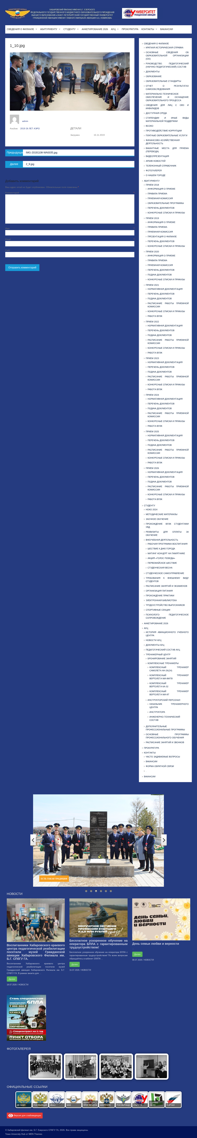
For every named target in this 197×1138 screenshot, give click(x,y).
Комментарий (69, 192)
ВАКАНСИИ (166, 29)
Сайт (7, 250)
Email (69, 239)
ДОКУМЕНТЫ (152, 71)
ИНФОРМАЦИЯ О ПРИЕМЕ (161, 189)
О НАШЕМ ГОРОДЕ (155, 175)
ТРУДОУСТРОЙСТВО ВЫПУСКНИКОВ (165, 605)
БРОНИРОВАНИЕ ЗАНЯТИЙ (162, 658)
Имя (69, 228)
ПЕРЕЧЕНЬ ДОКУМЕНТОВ (161, 208)
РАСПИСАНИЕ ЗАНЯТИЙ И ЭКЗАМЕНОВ (166, 586)
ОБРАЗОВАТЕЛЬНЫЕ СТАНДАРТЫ (163, 81)
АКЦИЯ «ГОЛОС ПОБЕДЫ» (161, 558)
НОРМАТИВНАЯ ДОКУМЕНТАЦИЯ (165, 289)
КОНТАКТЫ (147, 29)
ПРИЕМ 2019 (152, 218)
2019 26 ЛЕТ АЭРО (30, 128)
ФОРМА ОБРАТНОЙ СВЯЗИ (160, 766)
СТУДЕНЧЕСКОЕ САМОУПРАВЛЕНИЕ (165, 573)
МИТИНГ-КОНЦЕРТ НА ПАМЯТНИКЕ (166, 553)
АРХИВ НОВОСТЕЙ (155, 161)
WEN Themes (35, 1134)
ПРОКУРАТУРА (130, 29)
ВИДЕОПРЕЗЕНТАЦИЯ (157, 156)
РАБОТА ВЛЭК (155, 316)
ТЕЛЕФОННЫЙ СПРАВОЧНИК (161, 166)
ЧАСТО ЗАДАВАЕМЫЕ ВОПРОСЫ (163, 756)
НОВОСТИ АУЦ (153, 640)
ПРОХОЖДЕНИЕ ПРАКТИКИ (160, 595)
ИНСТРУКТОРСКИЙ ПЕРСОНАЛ (164, 700)
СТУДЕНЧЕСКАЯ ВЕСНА (160, 567)
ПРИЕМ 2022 (152, 321)
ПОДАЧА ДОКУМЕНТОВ (160, 274)
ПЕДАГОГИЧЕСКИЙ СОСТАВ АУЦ (163, 649)
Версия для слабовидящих (27, 1115)
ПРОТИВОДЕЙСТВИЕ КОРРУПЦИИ (164, 130)
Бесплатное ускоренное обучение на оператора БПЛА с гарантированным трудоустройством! (98, 944)
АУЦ (113, 29)
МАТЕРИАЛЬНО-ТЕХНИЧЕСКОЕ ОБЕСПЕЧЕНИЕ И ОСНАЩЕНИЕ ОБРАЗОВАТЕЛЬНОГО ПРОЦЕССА (167, 97)
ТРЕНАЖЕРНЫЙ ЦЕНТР (158, 654)
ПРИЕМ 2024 (152, 395)
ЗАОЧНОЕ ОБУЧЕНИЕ (157, 519)
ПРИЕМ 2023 (152, 358)
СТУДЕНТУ (69, 29)
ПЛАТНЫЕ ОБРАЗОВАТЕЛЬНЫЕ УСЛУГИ (166, 135)
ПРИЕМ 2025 (152, 431)
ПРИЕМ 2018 (152, 185)
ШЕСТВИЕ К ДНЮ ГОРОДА (161, 548)
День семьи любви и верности (155, 943)
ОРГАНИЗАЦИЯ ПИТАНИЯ (159, 591)
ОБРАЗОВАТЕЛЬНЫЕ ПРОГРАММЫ (166, 203)
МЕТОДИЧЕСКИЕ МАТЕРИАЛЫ (161, 514)
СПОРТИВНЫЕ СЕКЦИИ (158, 610)
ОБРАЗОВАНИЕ (154, 76)
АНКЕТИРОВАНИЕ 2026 (95, 29)
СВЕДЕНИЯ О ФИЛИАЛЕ (20, 29)
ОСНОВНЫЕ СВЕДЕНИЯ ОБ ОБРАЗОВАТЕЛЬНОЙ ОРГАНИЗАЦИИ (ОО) (167, 55)
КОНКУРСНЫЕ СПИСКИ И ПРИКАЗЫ (166, 212)
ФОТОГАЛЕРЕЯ (154, 170)
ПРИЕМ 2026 (152, 468)
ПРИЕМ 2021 (152, 285)
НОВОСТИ (23, 984)
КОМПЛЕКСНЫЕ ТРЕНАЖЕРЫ (163, 663)
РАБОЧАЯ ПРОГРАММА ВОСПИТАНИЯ (167, 544)
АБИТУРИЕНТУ (48, 29)
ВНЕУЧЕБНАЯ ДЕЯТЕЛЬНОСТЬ (162, 540)
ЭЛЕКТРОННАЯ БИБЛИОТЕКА (161, 600)
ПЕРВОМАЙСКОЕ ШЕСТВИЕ (162, 563)
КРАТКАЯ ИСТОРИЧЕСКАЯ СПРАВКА (164, 47)
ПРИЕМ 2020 (152, 251)
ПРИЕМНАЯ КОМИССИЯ (160, 198)
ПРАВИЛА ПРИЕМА (157, 193)
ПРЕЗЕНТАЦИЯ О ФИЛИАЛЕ (162, 236)
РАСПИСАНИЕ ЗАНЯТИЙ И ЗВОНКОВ (165, 742)
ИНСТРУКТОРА (157, 712)
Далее (12, 979)
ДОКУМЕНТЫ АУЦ (155, 645)
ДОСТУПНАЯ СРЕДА (156, 113)
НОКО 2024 (151, 509)
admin (25, 121)
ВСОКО (149, 126)
